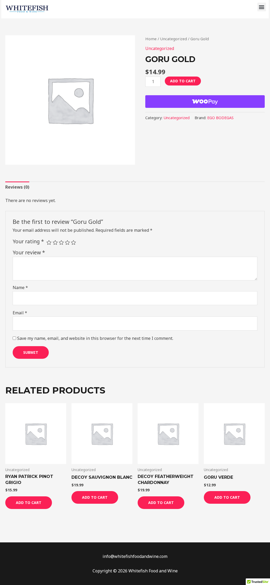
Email (20, 313)
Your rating (28, 241)
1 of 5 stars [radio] (48, 242)
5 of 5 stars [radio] (73, 242)
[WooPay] (205, 101)
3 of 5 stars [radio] (61, 242)
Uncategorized (173, 38)
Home (151, 38)
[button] (261, 7)
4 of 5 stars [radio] (67, 242)
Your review (29, 252)
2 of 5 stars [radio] (55, 242)
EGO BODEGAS (220, 117)
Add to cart (183, 80)
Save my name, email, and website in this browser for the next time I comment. (95, 338)
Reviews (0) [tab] (17, 187)
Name (20, 287)
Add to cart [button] (28, 502)
